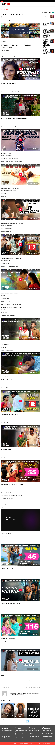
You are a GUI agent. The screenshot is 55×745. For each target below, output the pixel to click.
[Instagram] (47, 1)
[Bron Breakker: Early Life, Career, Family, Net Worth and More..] (52, 51)
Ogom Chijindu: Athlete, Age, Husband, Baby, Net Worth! (20, 716)
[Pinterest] (49, 1)
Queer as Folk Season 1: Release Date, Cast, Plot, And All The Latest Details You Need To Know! (34, 715)
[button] (52, 4)
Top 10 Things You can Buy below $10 (21, 731)
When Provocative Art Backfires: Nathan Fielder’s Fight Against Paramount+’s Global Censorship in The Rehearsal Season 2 (46, 34)
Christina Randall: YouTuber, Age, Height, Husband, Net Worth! (7, 715)
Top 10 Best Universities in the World (20, 734)
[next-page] (3, 719)
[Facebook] (45, 1)
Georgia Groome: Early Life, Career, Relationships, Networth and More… (46, 18)
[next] (30, 1)
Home (2, 9)
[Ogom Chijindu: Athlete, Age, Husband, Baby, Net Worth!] (20, 710)
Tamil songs (10, 675)
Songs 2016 (6, 675)
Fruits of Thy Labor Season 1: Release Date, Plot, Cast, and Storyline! (34, 737)
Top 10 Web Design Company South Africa (7, 733)
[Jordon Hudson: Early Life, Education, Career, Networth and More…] (52, 23)
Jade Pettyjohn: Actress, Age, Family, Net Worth (34, 733)
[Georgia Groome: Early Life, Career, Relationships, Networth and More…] (52, 16)
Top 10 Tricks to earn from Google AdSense (46, 731)
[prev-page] (1, 719)
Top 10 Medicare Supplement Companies (20, 738)
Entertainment (6, 9)
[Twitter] (51, 1)
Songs (11, 39)
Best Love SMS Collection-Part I (47, 733)
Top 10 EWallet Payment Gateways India (6, 737)
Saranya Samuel (13, 691)
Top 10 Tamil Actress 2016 (6, 687)
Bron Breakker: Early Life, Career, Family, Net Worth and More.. (46, 52)
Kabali (14, 83)
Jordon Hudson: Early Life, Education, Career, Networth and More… (46, 25)
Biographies (7, 713)
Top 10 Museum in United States (34, 730)
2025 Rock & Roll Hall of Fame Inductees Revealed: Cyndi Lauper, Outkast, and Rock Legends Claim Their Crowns (46, 44)
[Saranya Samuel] (2, 17)
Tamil (9, 39)
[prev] (28, 1)
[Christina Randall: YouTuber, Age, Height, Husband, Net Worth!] (7, 710)
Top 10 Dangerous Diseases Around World (47, 737)
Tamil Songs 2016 (16, 675)
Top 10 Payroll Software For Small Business (31, 687)
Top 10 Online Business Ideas (7, 730)
